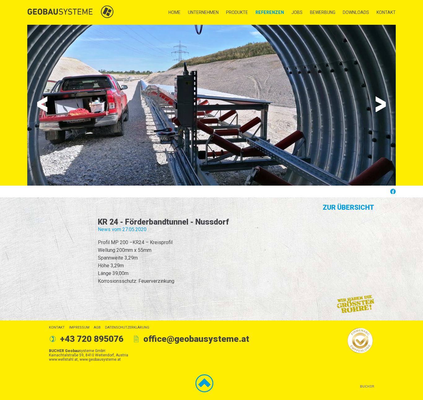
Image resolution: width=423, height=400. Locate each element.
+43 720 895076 (92, 339)
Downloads (356, 12)
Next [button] (381, 104)
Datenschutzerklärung (127, 327)
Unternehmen (203, 12)
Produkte (237, 12)
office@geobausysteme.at (196, 339)
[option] (211, 105)
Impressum (79, 327)
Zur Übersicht (348, 207)
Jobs (297, 12)
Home (174, 12)
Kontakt (386, 12)
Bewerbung (322, 12)
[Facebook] (393, 191)
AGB (97, 327)
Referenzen (269, 12)
